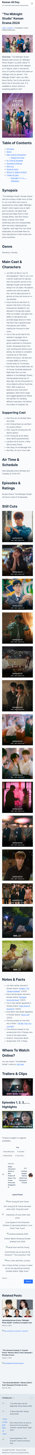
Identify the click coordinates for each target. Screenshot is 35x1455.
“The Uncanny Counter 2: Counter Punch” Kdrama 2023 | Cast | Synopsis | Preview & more (17, 1352)
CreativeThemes (23, 1453)
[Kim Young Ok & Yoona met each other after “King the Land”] (17, 1201)
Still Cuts (10, 166)
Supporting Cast (17, 158)
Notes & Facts (12, 169)
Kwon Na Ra (7, 1155)
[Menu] (32, 3)
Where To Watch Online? (17, 172)
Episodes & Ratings (14, 163)
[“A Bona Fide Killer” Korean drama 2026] (5, 1413)
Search (4, 1278)
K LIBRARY (10, 28)
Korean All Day (11, 2)
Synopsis (10, 149)
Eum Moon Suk (8, 1151)
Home (4, 28)
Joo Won (20, 1151)
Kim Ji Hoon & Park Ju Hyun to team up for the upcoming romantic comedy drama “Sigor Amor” (17, 1268)
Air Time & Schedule (15, 161)
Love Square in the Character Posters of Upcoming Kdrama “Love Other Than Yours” (17, 1225)
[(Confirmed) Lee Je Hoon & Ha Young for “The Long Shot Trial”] (17, 1247)
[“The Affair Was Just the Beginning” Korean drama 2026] (5, 1405)
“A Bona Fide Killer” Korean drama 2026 (19, 1412)
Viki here (20, 1064)
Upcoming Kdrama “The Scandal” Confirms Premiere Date (20, 1440)
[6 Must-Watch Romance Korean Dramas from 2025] (17, 1233)
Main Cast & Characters (16, 155)
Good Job (25, 1015)
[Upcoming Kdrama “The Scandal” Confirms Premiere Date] (5, 1441)
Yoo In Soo (19, 1155)
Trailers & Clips (13, 175)
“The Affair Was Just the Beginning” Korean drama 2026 (21, 1405)
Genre (9, 152)
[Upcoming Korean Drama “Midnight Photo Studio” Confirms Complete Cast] (17, 1308)
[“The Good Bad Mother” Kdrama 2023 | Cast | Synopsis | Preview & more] (17, 1370)
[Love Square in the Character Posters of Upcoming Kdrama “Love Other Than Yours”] (17, 1216)
